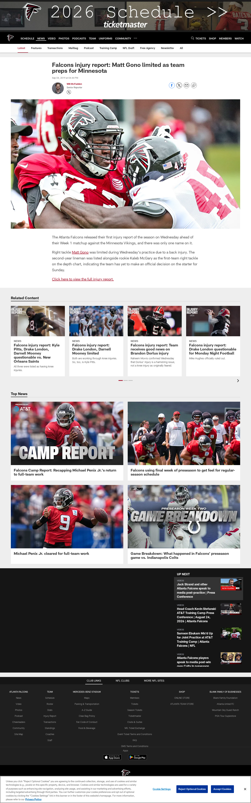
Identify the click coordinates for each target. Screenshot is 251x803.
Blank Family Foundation (225, 697)
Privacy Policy (33, 799)
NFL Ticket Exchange (135, 728)
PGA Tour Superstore (225, 716)
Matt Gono (80, 252)
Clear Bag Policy (87, 716)
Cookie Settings (162, 789)
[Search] (192, 38)
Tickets (134, 704)
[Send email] (186, 87)
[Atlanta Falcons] (125, 774)
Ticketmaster (134, 716)
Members (134, 697)
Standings (50, 728)
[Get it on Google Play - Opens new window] (137, 759)
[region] (125, 789)
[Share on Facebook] (172, 87)
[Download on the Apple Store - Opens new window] (112, 758)
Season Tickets (134, 710)
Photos (18, 710)
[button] (120, 380)
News (18, 697)
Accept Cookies (222, 789)
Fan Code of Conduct (86, 722)
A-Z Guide (87, 710)
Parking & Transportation (87, 704)
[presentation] (238, 381)
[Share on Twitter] (179, 87)
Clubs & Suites (134, 722)
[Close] (245, 789)
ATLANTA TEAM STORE (182, 704)
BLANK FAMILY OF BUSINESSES (225, 691)
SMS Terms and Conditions (134, 746)
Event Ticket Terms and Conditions (135, 734)
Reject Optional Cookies (192, 789)
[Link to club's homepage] (10, 38)
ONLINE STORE (182, 697)
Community (19, 728)
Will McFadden (74, 84)
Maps (86, 697)
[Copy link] (194, 85)
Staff (49, 740)
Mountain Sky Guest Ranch (225, 710)
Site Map (18, 734)
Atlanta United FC (225, 704)
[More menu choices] (135, 38)
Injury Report (50, 716)
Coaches (50, 734)
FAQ (135, 740)
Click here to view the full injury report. (83, 279)
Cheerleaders (18, 722)
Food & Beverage (86, 728)
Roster (50, 704)
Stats (49, 710)
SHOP (182, 691)
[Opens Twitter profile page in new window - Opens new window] (69, 92)
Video (18, 704)
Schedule (49, 697)
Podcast (19, 716)
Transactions (50, 722)
